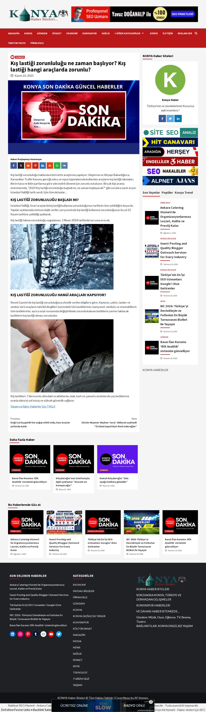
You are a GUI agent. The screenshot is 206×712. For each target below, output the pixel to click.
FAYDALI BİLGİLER (168, 239)
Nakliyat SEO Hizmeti (21, 705)
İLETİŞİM (168, 33)
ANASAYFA (13, 33)
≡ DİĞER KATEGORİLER (127, 33)
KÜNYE (154, 33)
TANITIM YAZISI (17, 43)
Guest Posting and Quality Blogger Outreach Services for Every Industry (39, 596)
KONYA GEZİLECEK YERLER (89, 616)
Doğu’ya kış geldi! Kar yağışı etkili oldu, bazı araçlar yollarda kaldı (40, 422)
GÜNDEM (42, 33)
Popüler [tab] (167, 193)
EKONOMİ (72, 33)
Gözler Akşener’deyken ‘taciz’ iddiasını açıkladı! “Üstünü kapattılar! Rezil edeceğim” (109, 422)
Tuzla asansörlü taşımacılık (181, 705)
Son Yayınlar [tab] (151, 193)
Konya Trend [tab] (184, 193)
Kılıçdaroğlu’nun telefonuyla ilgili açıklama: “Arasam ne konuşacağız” (73, 482)
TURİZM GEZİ (81, 678)
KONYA (28, 33)
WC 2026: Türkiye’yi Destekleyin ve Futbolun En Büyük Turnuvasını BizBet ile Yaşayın (174, 315)
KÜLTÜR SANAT (82, 628)
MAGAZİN (79, 634)
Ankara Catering (47, 705)
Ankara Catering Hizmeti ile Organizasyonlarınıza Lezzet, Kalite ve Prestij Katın (175, 217)
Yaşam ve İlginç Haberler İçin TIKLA (32, 406)
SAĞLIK (106, 33)
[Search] (196, 33)
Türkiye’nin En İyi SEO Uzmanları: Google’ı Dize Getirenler (102, 543)
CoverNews (122, 698)
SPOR (162, 301)
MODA (77, 641)
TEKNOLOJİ (80, 672)
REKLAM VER (185, 33)
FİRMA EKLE (37, 43)
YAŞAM (77, 684)
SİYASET (57, 33)
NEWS (76, 647)
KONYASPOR (89, 33)
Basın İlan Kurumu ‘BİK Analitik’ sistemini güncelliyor (175, 346)
